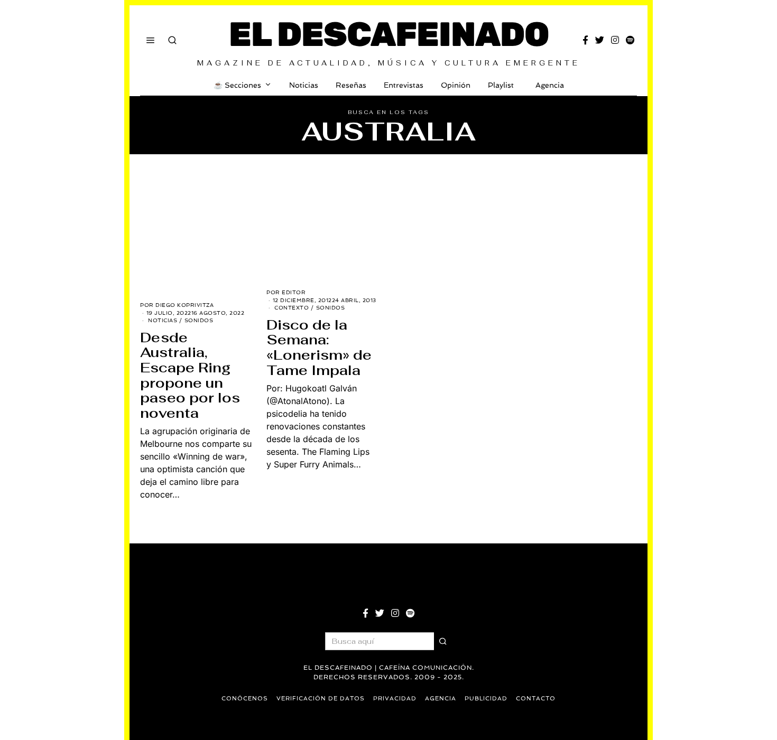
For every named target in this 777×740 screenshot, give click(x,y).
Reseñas (351, 85)
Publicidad (486, 698)
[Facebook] (585, 40)
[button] (443, 641)
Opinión (455, 85)
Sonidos (199, 320)
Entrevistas (403, 85)
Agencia (549, 85)
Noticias (303, 85)
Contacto (536, 698)
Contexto (291, 308)
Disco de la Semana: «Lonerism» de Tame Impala (319, 347)
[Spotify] (630, 40)
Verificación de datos (320, 698)
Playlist (501, 85)
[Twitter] (600, 40)
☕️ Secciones (237, 85)
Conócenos (244, 698)
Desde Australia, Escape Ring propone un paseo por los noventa (190, 375)
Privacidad (395, 698)
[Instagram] (615, 40)
